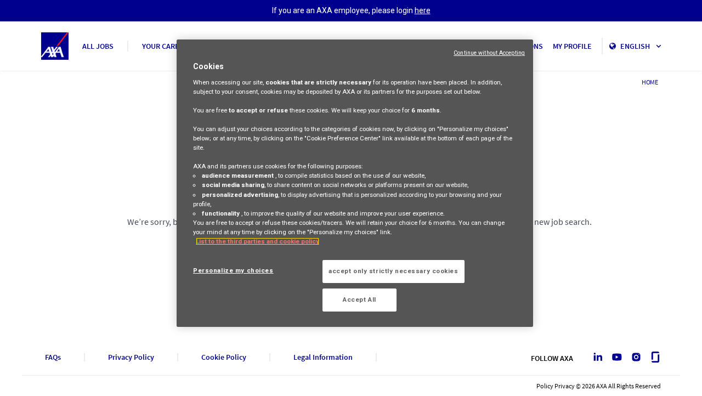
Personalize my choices (233, 270)
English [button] (636, 46)
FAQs (53, 357)
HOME (650, 82)
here (423, 10)
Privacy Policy (131, 357)
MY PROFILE (572, 46)
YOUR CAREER (165, 46)
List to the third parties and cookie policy (257, 241)
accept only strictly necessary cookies (393, 271)
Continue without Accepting (489, 52)
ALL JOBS (98, 46)
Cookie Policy (223, 357)
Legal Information (323, 357)
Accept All (359, 299)
